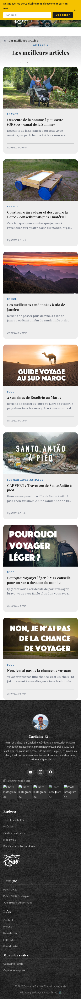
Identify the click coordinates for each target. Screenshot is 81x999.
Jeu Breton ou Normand (18, 903)
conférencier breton (45, 747)
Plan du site (10, 946)
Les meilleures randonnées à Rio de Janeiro (36, 307)
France (12, 114)
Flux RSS (8, 940)
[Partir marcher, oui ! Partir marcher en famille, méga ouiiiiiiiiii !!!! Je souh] (56, 792)
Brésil (12, 299)
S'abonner (62, 15)
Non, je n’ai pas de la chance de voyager (39, 670)
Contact (8, 920)
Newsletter (10, 933)
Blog (11, 391)
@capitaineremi (18, 781)
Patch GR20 (10, 890)
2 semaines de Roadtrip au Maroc (34, 397)
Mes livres (9, 840)
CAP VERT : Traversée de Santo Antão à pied (39, 487)
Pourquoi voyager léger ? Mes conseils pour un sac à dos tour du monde (38, 580)
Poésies (8, 827)
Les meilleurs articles (25, 479)
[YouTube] (30, 772)
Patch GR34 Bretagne (16, 896)
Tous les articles (13, 820)
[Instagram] (40, 772)
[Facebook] (50, 772)
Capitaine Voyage (14, 970)
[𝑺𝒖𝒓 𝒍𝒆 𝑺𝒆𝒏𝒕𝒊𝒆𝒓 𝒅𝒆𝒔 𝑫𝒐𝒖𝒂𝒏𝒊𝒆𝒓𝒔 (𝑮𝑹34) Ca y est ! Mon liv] (25, 792)
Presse (7, 927)
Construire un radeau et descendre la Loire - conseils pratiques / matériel (37, 214)
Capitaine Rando (13, 964)
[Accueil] (4, 40)
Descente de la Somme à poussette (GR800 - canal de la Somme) (35, 122)
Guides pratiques (14, 833)
